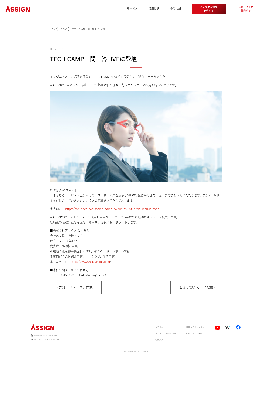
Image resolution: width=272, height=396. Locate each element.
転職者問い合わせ (194, 333)
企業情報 (159, 327)
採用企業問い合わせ (195, 327)
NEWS (64, 29)
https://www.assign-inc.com (90, 261)
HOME (53, 29)
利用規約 (159, 340)
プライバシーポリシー (165, 333)
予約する (209, 8)
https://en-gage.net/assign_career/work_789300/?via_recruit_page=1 (114, 208)
